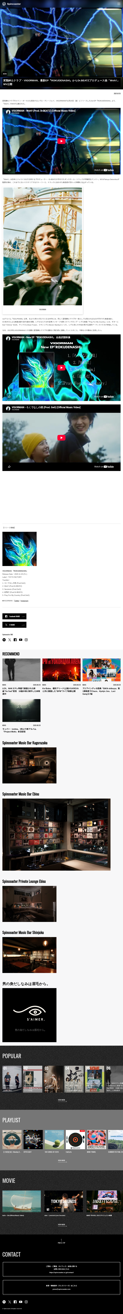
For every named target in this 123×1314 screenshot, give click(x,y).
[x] (10, 641)
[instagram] (26, 641)
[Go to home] (11, 3)
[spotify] (4, 641)
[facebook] (15, 641)
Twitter (16, 601)
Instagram (24, 601)
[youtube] (21, 641)
